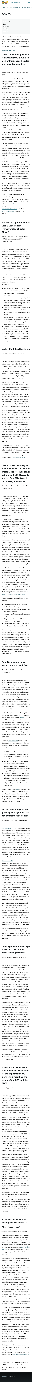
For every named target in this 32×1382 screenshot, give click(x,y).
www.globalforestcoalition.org (20, 1354)
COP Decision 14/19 (7, 828)
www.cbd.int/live (12, 204)
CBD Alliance (15, 2)
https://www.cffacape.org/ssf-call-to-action (13, 594)
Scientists (22, 717)
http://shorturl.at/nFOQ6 (18, 457)
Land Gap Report (13, 740)
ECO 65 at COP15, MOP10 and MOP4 (21, 7)
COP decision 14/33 (7, 861)
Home (3, 7)
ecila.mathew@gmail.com (9, 209)
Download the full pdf (8, 50)
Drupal (11, 1376)
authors (17, 789)
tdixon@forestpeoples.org (9, 211)
